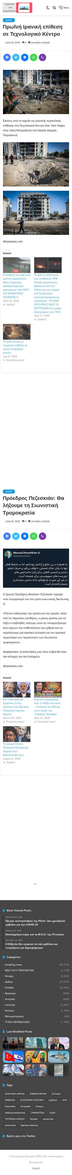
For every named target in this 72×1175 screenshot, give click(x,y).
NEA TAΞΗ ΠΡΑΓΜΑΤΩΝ (19, 970)
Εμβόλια (53, 1100)
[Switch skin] (48, 9)
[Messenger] (24, 57)
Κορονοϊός (10, 1106)
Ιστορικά (10, 999)
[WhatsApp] (33, 57)
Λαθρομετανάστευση (15, 1112)
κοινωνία (10, 1004)
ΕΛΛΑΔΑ (56, 1094)
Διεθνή (9, 20)
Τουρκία (34, 1119)
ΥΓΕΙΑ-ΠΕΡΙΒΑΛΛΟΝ (17, 1022)
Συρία (52, 1112)
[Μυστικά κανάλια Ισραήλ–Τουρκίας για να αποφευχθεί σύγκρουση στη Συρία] (13, 1057)
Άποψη (9, 976)
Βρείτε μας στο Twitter (20, 1136)
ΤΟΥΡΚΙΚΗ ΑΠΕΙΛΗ (15, 1119)
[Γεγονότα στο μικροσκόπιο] (17, 8)
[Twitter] (16, 57)
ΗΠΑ (64, 1100)
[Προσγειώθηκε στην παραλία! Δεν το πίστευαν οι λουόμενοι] (58, 1070)
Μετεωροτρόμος (14, 1016)
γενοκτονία (48, 1119)
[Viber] (42, 57)
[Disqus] (36, 426)
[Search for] (54, 9)
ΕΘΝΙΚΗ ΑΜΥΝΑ (38, 1094)
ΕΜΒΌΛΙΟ (10, 1100)
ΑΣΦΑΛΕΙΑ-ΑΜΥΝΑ (15, 1094)
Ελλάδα (9, 987)
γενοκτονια (10, 1125)
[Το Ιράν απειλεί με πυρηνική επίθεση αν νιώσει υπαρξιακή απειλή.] (16, 332)
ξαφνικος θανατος (29, 1125)
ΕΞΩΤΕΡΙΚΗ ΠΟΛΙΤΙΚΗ (32, 1100)
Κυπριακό (25, 1106)
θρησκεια (10, 993)
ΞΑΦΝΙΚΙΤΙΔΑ (37, 1112)
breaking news (13, 964)
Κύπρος (9, 1010)
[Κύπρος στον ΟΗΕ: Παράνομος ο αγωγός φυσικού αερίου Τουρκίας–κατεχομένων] (36, 1043)
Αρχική (36, 1168)
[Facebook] (7, 57)
